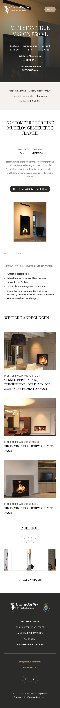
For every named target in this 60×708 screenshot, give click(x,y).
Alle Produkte (32, 580)
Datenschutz (20, 697)
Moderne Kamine (17, 90)
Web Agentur (33, 697)
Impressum (43, 693)
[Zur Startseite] (17, 10)
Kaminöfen (42, 95)
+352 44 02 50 (30, 667)
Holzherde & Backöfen (30, 101)
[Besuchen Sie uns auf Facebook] (25, 679)
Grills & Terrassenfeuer (40, 90)
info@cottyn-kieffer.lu (30, 661)
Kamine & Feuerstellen (23, 95)
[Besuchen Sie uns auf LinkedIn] (34, 679)
